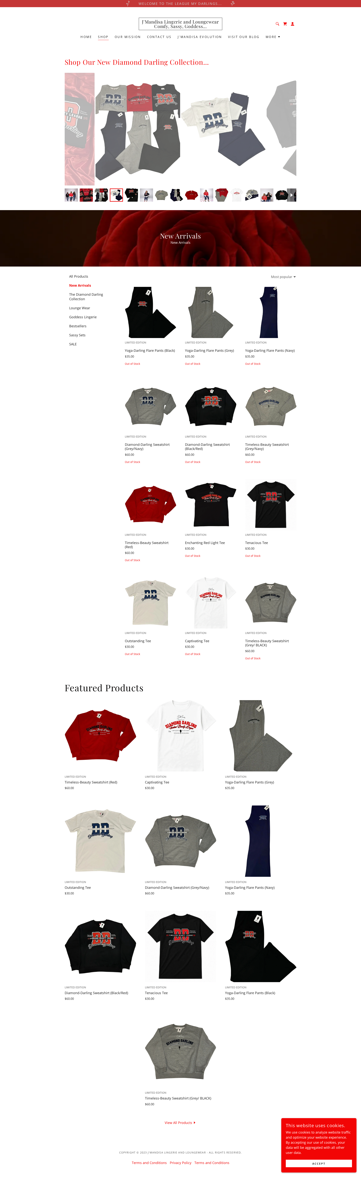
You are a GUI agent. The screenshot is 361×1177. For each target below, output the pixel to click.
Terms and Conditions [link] (149, 1162)
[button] (285, 24)
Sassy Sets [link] (77, 335)
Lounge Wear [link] (79, 308)
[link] (180, 26)
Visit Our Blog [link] (244, 37)
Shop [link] (103, 37)
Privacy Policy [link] (180, 1162)
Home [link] (86, 37)
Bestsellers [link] (77, 326)
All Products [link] (78, 276)
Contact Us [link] (159, 37)
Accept (319, 1163)
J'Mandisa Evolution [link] (200, 37)
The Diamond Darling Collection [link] (86, 296)
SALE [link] (73, 344)
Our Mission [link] (128, 37)
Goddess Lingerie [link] (83, 317)
